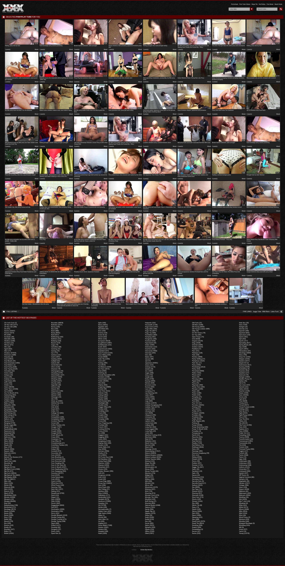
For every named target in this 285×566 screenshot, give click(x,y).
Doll (52, 507)
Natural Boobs (150, 505)
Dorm (53, 513)
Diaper (53, 497)
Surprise (242, 371)
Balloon (6, 419)
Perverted (195, 371)
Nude (147, 517)
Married (148, 445)
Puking (194, 423)
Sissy (194, 507)
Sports (241, 341)
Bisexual (7, 487)
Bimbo (6, 485)
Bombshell (8, 507)
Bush (53, 331)
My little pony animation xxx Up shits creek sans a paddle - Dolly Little (21, 239)
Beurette (7, 463)
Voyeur (241, 489)
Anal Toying (8, 369)
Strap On (242, 357)
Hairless (101, 491)
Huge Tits (148, 331)
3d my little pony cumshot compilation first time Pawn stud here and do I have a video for (90, 239)
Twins (241, 457)
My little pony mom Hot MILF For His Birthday (21, 109)
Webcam (242, 495)
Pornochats (234, 4)
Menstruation (149, 467)
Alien (6, 351)
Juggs (147, 373)
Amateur (7, 353)
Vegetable (242, 481)
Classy (53, 393)
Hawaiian (101, 503)
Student (241, 361)
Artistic (6, 385)
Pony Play (56, 238)
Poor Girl (195, 403)
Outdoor (195, 347)
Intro (146, 355)
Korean (147, 387)
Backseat (7, 407)
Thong (241, 403)
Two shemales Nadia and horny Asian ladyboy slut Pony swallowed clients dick (194, 174)
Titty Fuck (242, 425)
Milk (146, 481)
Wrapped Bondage (245, 523)
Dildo (53, 501)
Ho (99, 521)
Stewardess (243, 351)
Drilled (53, 525)
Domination (55, 509)
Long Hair (148, 427)
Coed (53, 409)
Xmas (241, 529)
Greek (100, 479)
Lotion (147, 433)
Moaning (148, 493)
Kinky (147, 379)
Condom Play (56, 421)
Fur (99, 433)
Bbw (5, 439)
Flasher (101, 399)
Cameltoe (54, 347)
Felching (101, 373)
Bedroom (7, 453)
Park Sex (195, 363)
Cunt (53, 475)
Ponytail (195, 399)
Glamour (101, 463)
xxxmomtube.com (13, 8)
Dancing (54, 487)
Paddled (195, 349)
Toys (240, 431)
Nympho (148, 527)
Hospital (101, 531)
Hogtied (101, 523)
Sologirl (241, 327)
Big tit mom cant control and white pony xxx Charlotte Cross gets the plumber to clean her (73, 303)
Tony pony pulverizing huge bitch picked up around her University (90, 174)
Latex (147, 395)
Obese (147, 529)
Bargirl (6, 427)
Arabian (7, 379)
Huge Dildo (149, 329)
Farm (100, 361)
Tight (240, 413)
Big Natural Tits (9, 475)
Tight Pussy (243, 415)
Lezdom (148, 409)
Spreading (242, 343)
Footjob (101, 415)
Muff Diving (149, 501)
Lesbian (148, 403)
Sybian (241, 381)
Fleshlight (101, 403)
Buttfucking (55, 337)
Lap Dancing (149, 393)
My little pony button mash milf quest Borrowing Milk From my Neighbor (125, 271)
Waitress (242, 491)
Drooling (54, 527)
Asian (6, 387)
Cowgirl (53, 433)
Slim (193, 519)
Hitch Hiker (102, 519)
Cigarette (54, 385)
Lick (146, 413)
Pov (193, 409)
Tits (240, 423)
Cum (53, 455)
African (6, 345)
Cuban (53, 449)
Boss (6, 517)
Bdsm (6, 441)
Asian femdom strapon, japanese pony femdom (194, 109)
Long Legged (149, 429)
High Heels (102, 513)
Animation (7, 371)
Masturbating (149, 451)
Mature (147, 453)
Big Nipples (8, 477)
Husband (148, 341)
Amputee (7, 357)
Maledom (148, 441)
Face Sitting (102, 355)
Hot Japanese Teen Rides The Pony (159, 174)
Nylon (147, 525)
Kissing (147, 381)
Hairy (100, 493)
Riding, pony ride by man (21, 44)
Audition (7, 401)
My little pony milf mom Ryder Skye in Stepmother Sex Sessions (159, 207)
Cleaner (54, 395)
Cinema (54, 387)
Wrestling (242, 525)
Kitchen (147, 383)
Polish (194, 395)
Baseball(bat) (9, 429)
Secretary (195, 479)
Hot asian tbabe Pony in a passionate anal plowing (90, 206)
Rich (193, 455)
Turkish (241, 453)
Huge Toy (148, 333)
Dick (52, 499)
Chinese (54, 377)
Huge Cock (149, 327)
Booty (6, 515)
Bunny (53, 327)
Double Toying (56, 521)
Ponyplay (195, 397)
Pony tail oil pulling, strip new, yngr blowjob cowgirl (21, 174)
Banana (7, 421)
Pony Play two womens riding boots (90, 77)
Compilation (55, 419)
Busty (53, 333)
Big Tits (6, 479)
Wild (240, 513)
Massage (148, 449)
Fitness (100, 397)
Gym (100, 485)
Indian (147, 345)
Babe (6, 403)
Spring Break (243, 345)
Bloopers (7, 499)
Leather (148, 399)
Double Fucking (56, 519)
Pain (193, 351)
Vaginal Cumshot (245, 477)
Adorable (7, 339)
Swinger (242, 377)
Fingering (101, 387)
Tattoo (241, 389)
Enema (100, 333)
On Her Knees (197, 333)
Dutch (53, 531)
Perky (194, 369)
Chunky (54, 383)
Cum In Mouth (56, 467)
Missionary (149, 487)
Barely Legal (8, 425)
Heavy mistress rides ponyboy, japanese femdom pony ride (125, 45)
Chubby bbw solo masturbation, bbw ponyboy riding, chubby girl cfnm (56, 207)
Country (54, 429)
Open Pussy (196, 337)
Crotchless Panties (57, 445)
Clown (53, 405)
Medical (148, 461)
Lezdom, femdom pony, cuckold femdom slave (159, 141)
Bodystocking (9, 505)
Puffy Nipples (196, 421)
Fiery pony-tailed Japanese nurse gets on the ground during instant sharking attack (159, 110)
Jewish (147, 369)
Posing (194, 407)
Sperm (241, 337)
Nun (146, 521)
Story (241, 355)
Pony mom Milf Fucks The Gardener (228, 109)
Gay (99, 449)
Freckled (101, 425)
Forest (100, 421)
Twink (241, 455)
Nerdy (147, 509)
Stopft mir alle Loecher (194, 206)
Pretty (194, 411)
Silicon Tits (196, 505)
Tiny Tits (242, 419)
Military (147, 479)
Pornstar (195, 405)
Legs (147, 401)
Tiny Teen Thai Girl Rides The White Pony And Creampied (228, 271)
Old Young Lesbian (198, 329)
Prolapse (195, 413)
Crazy (53, 437)
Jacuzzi (147, 359)
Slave (194, 515)
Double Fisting (56, 517)
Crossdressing (56, 443)
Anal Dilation (8, 365)
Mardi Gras (149, 443)
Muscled (148, 503)
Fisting (100, 395)
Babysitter (7, 405)
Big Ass (6, 467)
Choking (54, 379)
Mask (147, 447)
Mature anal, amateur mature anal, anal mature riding (56, 109)
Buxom (53, 343)
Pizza (194, 383)
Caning (53, 351)
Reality (194, 443)
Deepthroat (55, 493)
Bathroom (7, 437)
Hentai (100, 507)
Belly (6, 459)
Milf (146, 477)
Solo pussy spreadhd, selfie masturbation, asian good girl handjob (21, 77)
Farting (100, 363)
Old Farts (195, 323)
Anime (6, 373)
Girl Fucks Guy (103, 457)
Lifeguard (148, 415)
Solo (240, 325)
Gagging (101, 437)
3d (5, 329)
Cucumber (55, 453)
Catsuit (53, 363)
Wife (240, 511)
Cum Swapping (56, 471)
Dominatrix (55, 511)
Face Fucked (102, 353)
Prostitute (195, 417)
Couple (53, 431)
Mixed (36, 49)
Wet (240, 499)
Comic (53, 415)
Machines (148, 437)
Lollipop (148, 425)
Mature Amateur (150, 455)
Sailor (194, 469)
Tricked (241, 447)
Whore (241, 509)
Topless (241, 429)
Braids (6, 527)
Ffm (99, 383)
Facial (100, 357)
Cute (53, 479)
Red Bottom (196, 445)
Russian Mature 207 (245, 303)
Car (52, 353)
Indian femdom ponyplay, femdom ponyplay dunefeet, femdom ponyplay (228, 77)
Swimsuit (242, 375)
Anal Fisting (8, 367)
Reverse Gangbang (199, 453)
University (242, 469)
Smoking (195, 525)
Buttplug (54, 341)
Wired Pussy (243, 517)
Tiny (240, 417)
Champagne (55, 371)
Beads (6, 445)
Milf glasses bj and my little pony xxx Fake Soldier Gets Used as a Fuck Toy (21, 142)
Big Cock (7, 473)
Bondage (7, 509)
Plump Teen (196, 387)
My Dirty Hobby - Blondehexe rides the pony (38, 303)
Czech (53, 481)
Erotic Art (101, 335)
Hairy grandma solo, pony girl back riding (125, 109)
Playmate (195, 385)
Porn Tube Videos (244, 4)
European (101, 341)
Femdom (101, 377)
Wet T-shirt (243, 501)
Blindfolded (8, 495)
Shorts (194, 499)
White (241, 507)
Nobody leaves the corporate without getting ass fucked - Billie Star (56, 77)
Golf (99, 473)
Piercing (195, 379)
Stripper (242, 359)
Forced (100, 417)
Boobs (6, 511)
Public (194, 419)
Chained (54, 369)
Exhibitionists (102, 345)
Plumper (195, 389)
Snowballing (196, 529)
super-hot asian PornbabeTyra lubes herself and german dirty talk (159, 271)
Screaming (196, 477)
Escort (100, 337)
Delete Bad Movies (146, 550)
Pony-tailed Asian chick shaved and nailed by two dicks (125, 174)
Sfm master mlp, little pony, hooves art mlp (21, 206)
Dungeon (54, 529)
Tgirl (240, 399)
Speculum (242, 335)
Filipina (100, 385)
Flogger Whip (103, 407)
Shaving (195, 493)
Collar (53, 411)
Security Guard (197, 483)
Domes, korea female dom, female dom (125, 77)
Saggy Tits (195, 467)
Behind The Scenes (11, 457)
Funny (100, 431)
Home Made (102, 525)
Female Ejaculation (105, 375)
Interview (148, 353)
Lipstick (147, 421)
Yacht (241, 531)
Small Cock (196, 521)
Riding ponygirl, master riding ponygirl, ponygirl (56, 141)
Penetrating (196, 367)
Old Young (195, 327)
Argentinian (8, 381)
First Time (101, 391)
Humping (148, 337)
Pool (193, 401)
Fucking (101, 429)
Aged (6, 349)
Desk (53, 495)
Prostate (195, 415)
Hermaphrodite (103, 509)
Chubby (54, 381)
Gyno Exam (102, 487)
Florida (100, 409)
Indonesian (149, 347)
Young (241, 533)
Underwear (243, 463)
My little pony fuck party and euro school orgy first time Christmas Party (125, 239)
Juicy (147, 375)
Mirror (147, 485)
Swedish (242, 373)
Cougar (53, 427)
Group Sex (102, 483)
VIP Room (242, 475)
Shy (193, 503)
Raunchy (195, 437)
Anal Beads (8, 361)
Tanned (241, 387)
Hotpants (148, 323)
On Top (194, 335)
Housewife (148, 325)
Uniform (242, 467)
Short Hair (195, 497)
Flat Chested (102, 401)
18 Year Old (8, 325)
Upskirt (241, 473)
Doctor (53, 503)
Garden (101, 445)
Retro (194, 449)
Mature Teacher (150, 459)
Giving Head (102, 461)
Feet (99, 371)
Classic (53, 389)
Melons (147, 465)
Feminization (102, 379)
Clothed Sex (55, 403)
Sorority (241, 329)
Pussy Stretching (198, 427)
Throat (241, 405)
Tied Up (241, 411)
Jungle (147, 377)
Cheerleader (55, 375)
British (6, 533)
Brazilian (7, 529)
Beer (6, 455)
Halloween (102, 495)
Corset (53, 423)
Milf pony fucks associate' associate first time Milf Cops (194, 141)
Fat (99, 365)
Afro (5, 347)
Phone (194, 375)
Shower (194, 501)
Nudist (147, 519)
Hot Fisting (262, 4)
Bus (52, 329)
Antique (7, 375)
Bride (6, 531)
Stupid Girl (242, 363)
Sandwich (195, 471)
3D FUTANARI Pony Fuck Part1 (263, 109)
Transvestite (243, 443)
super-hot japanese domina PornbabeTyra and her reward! (194, 271)
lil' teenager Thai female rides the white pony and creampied (107, 303)
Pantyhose (196, 361)
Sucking (242, 367)
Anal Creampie (9, 363)
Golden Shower (103, 471)
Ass (5, 391)
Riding (194, 457)
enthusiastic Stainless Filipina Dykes (176, 303)
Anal (5, 359)
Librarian (148, 411)
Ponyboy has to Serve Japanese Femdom (90, 271)
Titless (241, 421)
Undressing (243, 465)
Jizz (146, 371)
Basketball (7, 433)
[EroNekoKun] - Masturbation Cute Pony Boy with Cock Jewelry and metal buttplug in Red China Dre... (56, 174)
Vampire (242, 479)
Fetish (100, 381)
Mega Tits (255, 4)
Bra (5, 523)
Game (100, 439)
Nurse (147, 523)
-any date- (233, 9)
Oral (193, 339)
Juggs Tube (257, 311)
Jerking (147, 367)
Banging (7, 423)
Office (147, 531)
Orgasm (195, 341)
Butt (52, 335)
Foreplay (101, 419)
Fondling (101, 411)
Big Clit (6, 471)
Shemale (195, 495)
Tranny (241, 437)
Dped (53, 523)
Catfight (54, 361)
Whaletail (242, 503)
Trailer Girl (242, 433)
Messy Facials (150, 471)
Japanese (148, 363)
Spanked (242, 333)
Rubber (194, 463)
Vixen (241, 487)
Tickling (241, 409)
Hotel (100, 533)
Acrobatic (7, 337)
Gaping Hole (102, 443)
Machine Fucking (151, 435)
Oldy (193, 331)
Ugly (240, 459)
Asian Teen (8, 389)
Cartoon (54, 355)
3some (6, 331)
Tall (240, 383)
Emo (99, 331)
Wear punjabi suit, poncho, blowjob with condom (263, 77)
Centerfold (55, 365)
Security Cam (197, 481)
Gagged (101, 435)
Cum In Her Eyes (57, 465)
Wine (241, 515)
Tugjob (241, 451)
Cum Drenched (56, 461)
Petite (194, 373)
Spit (240, 339)
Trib (240, 445)
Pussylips (195, 431)
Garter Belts (102, 447)
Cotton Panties (56, 425)
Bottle (6, 519)
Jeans (147, 365)
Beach (6, 443)
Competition (55, 417)
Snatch (194, 527)
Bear (6, 447)
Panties (194, 357)
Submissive (243, 365)
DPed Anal (55, 483)
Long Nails (149, 431)
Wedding (242, 497)
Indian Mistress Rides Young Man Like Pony (194, 77)
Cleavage (54, 397)
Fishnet (100, 393)
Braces (6, 525)
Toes (240, 427)
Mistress (148, 489)
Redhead (195, 447)
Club (52, 407)
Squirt (241, 349)
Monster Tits (149, 497)
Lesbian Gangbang (152, 405)
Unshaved (242, 471)
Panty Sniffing (197, 359)
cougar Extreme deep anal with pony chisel (263, 271)
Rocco (194, 461)
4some (6, 333)
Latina (147, 397)
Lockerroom (149, 423)
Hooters (101, 529)
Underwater (243, 461)
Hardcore (101, 501)
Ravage (194, 439)
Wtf (240, 527)
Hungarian (148, 339)
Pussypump (196, 433)
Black (6, 493)
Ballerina (7, 417)
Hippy (100, 515)
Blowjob (7, 501)
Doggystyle (55, 505)
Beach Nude (278, 4)
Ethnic (100, 339)
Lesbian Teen (150, 407)
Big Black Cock (9, 469)
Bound (6, 521)
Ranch (194, 435)
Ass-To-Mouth (9, 393)
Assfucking (8, 395)
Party (194, 365)
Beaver (6, 451)
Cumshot (54, 473)
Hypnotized (149, 343)
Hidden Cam (102, 511)
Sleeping (195, 517)
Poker (194, 391)
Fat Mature (102, 367)
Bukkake (54, 325)
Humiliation (149, 335)
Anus (6, 377)
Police (194, 393)
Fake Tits (101, 359)
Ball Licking (8, 415)
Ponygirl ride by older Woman (263, 174)
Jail (146, 361)
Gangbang (102, 441)
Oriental (195, 345)
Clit (52, 399)
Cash (53, 357)
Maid (147, 439)
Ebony (100, 325)
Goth (100, 477)
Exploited (101, 351)
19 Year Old (8, 327)
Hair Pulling (102, 489)
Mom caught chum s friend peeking (142, 303)
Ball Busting (8, 411)
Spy (240, 347)
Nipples (147, 513)
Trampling (242, 435)
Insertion (148, 349)
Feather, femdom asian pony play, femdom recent (228, 206)
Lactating (148, 391)
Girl (99, 455)
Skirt (193, 513)
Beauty (6, 449)
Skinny (194, 511)
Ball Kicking (8, 413)
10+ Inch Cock (9, 323)
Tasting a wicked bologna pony (228, 174)
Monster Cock (150, 495)
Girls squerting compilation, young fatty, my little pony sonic (159, 77)
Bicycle (6, 465)
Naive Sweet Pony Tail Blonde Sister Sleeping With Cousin (263, 239)
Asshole (7, 397)
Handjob (101, 499)
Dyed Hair (54, 533)
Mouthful (148, 499)
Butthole (54, 339)
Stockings (242, 353)
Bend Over (8, 461)
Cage (53, 345)
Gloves (100, 469)
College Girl (55, 413)
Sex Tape (195, 489)
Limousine (148, 417)
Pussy (194, 425)
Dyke (100, 323)
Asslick (6, 399)
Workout (242, 519)
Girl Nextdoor (103, 459)
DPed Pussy (55, 485)
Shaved (194, 491)
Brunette (54, 323)
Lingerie (148, 419)
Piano (194, 377)
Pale (193, 355)
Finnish (100, 389)
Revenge (195, 451)
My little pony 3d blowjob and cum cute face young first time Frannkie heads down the (159, 239)
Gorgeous (101, 475)
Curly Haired (55, 477)
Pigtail (194, 381)
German (101, 451)
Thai (240, 401)
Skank (194, 509)
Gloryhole (101, 467)
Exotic (100, 347)
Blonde (6, 497)
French (100, 427)
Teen (240, 395)
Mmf (146, 491)
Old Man (195, 325)
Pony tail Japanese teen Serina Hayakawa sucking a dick (211, 303)
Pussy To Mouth (197, 429)
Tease (241, 393)
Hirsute (100, 517)
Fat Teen (101, 369)
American (7, 355)
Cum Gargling (56, 463)
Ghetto (100, 453)
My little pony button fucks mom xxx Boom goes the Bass (90, 110)
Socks (194, 533)
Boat (5, 503)
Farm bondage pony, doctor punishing (56, 44)
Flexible (101, 405)
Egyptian (101, 327)
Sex (193, 487)
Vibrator (242, 483)
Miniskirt (148, 483)
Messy (147, 469)
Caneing (54, 349)
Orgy (193, 343)
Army (6, 383)
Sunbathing (243, 369)
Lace (147, 389)
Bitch (6, 489)
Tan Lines (242, 385)
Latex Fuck (275, 311)
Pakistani (195, 353)
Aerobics (7, 343)
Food (100, 413)
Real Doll (195, 441)
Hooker (100, 527)
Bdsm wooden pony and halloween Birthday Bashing (263, 206)
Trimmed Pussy (244, 449)
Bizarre (6, 491)
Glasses (101, 465)
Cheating (54, 373)
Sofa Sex (242, 323)
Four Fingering (103, 423)
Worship (242, 521)
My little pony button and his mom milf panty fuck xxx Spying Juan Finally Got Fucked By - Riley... (194, 45)
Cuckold (54, 451)
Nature (147, 507)
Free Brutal (270, 4)
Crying (53, 447)
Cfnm (53, 367)
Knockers (148, 385)
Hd (99, 505)
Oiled (147, 533)
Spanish (242, 331)
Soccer (194, 531)
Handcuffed (102, 497)
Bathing (7, 435)
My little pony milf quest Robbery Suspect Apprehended (194, 238)
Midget (147, 475)
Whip (241, 505)
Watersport (243, 493)
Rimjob (194, 459)
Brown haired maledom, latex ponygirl (90, 44)
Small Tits (195, 523)
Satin (194, 473)
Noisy (147, 515)
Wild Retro (266, 311)
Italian (147, 357)
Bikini (6, 483)
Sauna (194, 475)
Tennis (241, 397)
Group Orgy (102, 481)
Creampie (54, 439)
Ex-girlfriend (102, 343)
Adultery (7, 341)
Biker (6, 481)
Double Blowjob (56, 515)
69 (5, 335)
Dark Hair (54, 489)
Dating (53, 491)
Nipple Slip (149, 511)
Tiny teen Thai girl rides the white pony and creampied (228, 44)
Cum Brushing (56, 457)
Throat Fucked (244, 407)
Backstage (8, 409)
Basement (7, 431)
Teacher (242, 391)
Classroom (55, 391)
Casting (54, 359)
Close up (54, 401)
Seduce (194, 485)
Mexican (148, 473)
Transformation (244, 439)
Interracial (148, 351)
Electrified (101, 329)
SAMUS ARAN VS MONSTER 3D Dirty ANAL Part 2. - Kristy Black (56, 271)
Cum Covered (56, 459)
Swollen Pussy (244, 379)
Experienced (102, 349)
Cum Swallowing (57, 469)
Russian (195, 465)
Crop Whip (55, 441)
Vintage (241, 485)
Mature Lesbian (150, 457)
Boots (6, 513)
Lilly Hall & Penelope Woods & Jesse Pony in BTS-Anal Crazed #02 (90, 142)
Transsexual (243, 441)
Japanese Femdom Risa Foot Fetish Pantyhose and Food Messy (21, 271)
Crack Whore (55, 435)
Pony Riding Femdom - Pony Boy (228, 238)
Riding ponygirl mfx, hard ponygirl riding (159, 44)
